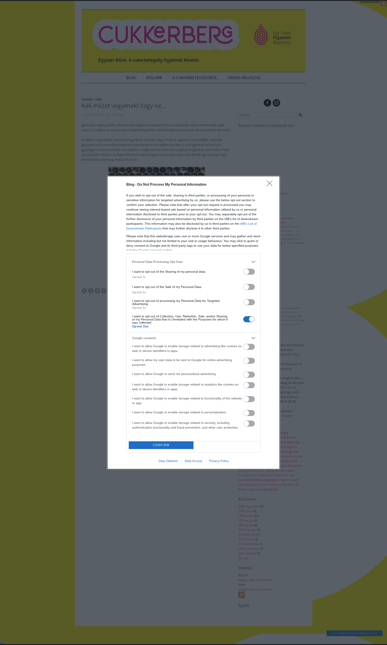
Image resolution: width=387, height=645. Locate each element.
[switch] (249, 272)
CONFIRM (161, 445)
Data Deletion (168, 461)
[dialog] (193, 322)
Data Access (193, 461)
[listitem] (193, 261)
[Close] (271, 185)
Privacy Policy (219, 461)
